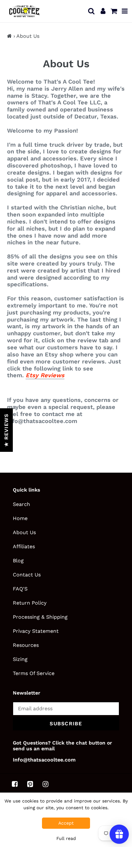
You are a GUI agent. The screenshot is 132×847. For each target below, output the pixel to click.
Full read (66, 838)
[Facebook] (15, 784)
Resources (26, 645)
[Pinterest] (30, 784)
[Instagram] (45, 784)
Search (21, 504)
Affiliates (24, 546)
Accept (66, 823)
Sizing (20, 659)
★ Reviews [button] (6, 430)
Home (20, 518)
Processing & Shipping (40, 617)
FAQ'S (20, 589)
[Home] (9, 36)
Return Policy (29, 603)
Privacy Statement (36, 631)
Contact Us (27, 575)
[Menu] (124, 11)
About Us (24, 532)
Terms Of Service (33, 673)
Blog (18, 561)
